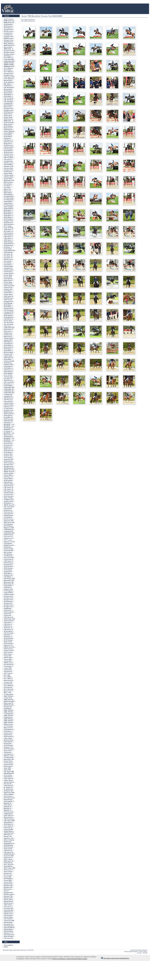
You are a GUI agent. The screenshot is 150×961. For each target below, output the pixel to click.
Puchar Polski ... (9, 284)
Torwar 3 (6, 891)
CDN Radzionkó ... (9, 833)
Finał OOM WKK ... (9, 59)
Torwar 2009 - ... (8, 877)
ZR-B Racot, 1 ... (9, 731)
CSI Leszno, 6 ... (9, 159)
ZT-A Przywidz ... (9, 726)
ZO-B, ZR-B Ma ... (9, 227)
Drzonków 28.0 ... (9, 908)
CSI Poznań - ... (8, 613)
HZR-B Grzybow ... (9, 894)
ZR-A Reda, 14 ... (9, 231)
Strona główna (8, 945)
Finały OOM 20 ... (9, 208)
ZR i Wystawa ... (9, 554)
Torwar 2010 (7, 655)
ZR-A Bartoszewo (9, 798)
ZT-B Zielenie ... (8, 543)
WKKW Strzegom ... (10, 701)
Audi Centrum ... (9, 652)
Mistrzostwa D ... (9, 727)
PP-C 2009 (7, 675)
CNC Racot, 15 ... (9, 629)
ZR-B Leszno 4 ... (9, 869)
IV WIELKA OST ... (9, 499)
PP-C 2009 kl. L (8, 678)
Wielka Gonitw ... (9, 724)
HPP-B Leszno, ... (9, 259)
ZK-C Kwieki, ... (8, 226)
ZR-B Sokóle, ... (8, 70)
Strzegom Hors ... (9, 29)
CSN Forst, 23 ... (9, 645)
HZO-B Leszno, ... (9, 31)
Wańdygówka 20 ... (9, 843)
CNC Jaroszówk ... (9, 382)
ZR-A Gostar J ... (9, 750)
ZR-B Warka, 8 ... (9, 345)
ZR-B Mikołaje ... (9, 303)
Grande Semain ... (9, 273)
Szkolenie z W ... (9, 747)
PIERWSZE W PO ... (10, 66)
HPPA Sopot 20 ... (9, 861)
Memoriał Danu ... (9, 817)
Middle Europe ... (9, 412)
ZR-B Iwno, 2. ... (9, 636)
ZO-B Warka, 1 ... (9, 291)
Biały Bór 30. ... (8, 806)
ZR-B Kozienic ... (9, 26)
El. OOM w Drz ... (9, 787)
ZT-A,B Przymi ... (9, 408)
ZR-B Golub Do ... (9, 736)
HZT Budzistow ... (9, 664)
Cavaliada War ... (9, 103)
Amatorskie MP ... (9, 550)
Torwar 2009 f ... (8, 880)
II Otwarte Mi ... (8, 508)
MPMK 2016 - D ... (9, 49)
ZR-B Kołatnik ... (9, 480)
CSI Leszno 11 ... (9, 536)
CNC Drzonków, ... (9, 633)
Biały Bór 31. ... (8, 808)
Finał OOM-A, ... (9, 135)
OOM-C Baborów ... (10, 131)
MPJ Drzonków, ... (9, 352)
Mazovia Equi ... (8, 47)
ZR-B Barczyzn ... (9, 298)
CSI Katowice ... (8, 670)
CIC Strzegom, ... (9, 149)
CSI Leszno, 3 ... (9, 331)
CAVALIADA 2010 (9, 533)
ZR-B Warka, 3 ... (9, 56)
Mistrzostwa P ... (9, 124)
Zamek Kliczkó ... (9, 764)
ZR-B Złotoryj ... (9, 415)
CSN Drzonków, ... (9, 147)
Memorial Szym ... (9, 740)
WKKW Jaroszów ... (10, 470)
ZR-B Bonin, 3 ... (9, 503)
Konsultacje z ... (9, 184)
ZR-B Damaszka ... (9, 748)
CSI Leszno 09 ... (9, 938)
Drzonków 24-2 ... (9, 924)
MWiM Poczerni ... (9, 38)
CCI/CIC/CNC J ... (9, 292)
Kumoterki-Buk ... (9, 910)
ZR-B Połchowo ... (9, 224)
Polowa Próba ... (9, 917)
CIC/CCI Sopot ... (9, 762)
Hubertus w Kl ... (9, 406)
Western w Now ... (9, 755)
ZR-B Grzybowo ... (9, 413)
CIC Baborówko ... (9, 196)
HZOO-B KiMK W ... (10, 927)
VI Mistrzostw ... (9, 333)
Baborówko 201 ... (9, 584)
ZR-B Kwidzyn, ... (9, 219)
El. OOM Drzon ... (9, 789)
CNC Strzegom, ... (9, 98)
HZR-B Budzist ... (9, 912)
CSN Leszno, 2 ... (9, 326)
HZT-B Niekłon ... (9, 105)
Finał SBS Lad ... (9, 417)
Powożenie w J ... (9, 384)
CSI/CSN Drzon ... (9, 313)
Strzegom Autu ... (9, 40)
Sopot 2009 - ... (8, 768)
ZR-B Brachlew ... (9, 205)
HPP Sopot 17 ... (9, 834)
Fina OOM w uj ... (9, 57)
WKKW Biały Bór (9, 773)
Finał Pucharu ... (9, 171)
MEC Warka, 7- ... (9, 84)
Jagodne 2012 (8, 340)
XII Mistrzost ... (8, 447)
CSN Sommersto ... (9, 819)
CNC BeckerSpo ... (9, 87)
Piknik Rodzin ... (9, 482)
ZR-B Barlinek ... (9, 24)
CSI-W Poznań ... (9, 915)
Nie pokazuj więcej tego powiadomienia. (116, 958)
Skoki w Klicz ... (8, 641)
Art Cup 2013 (8, 277)
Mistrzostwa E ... (9, 766)
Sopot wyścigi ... (9, 206)
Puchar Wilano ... (9, 475)
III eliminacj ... (8, 138)
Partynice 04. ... (8, 873)
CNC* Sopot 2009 (9, 820)
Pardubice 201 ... (9, 575)
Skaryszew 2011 (8, 520)
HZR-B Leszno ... (9, 913)
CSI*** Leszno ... (9, 673)
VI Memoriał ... (8, 752)
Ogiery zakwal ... (9, 780)
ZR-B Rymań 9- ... (9, 822)
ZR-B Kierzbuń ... (9, 847)
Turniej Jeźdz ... (8, 698)
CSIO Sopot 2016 (9, 77)
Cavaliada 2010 (8, 531)
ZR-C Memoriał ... (9, 689)
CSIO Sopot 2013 (9, 285)
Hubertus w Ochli (9, 541)
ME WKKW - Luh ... (9, 424)
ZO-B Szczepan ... (9, 812)
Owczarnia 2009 (9, 855)
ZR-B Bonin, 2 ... (9, 85)
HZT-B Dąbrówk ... (9, 926)
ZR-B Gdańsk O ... (9, 801)
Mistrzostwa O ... (9, 434)
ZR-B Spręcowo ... (9, 729)
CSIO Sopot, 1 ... (9, 622)
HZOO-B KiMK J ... (9, 936)
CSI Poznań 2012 (9, 361)
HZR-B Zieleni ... (9, 657)
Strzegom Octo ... (9, 36)
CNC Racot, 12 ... (9, 370)
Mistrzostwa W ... (9, 703)
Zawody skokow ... (9, 782)
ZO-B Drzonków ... (9, 122)
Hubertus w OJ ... (9, 538)
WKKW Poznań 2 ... (10, 545)
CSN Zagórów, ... (9, 278)
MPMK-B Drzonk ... (9, 21)
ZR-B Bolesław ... (9, 638)
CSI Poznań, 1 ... (9, 610)
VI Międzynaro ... (9, 813)
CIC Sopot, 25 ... (9, 254)
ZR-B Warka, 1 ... (9, 305)
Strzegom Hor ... (9, 603)
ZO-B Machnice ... (9, 317)
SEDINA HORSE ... (9, 63)
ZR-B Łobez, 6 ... (9, 449)
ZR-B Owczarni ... (9, 450)
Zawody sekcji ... (9, 168)
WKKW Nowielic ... (9, 705)
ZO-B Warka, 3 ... (9, 350)
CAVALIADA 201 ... (9, 389)
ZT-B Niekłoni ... (9, 517)
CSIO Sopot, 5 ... (9, 229)
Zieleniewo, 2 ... (8, 634)
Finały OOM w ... (9, 201)
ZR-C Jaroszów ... (9, 864)
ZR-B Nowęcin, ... (9, 436)
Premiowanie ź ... (9, 564)
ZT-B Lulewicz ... (9, 457)
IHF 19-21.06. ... (8, 784)
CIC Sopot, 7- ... (8, 185)
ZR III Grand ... (8, 841)
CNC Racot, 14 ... (9, 477)
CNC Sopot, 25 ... (9, 852)
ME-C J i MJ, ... (8, 692)
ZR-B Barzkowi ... (9, 42)
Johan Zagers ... (9, 738)
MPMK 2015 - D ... (9, 120)
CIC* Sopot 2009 (9, 771)
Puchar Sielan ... (9, 117)
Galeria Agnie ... (9, 356)
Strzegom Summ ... (10, 50)
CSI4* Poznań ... (9, 299)
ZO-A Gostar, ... (8, 775)
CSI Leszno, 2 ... (9, 906)
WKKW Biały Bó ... (9, 468)
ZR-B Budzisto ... (9, 245)
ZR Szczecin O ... (9, 857)
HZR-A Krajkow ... (9, 157)
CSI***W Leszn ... (9, 399)
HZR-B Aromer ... (9, 903)
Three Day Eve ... (9, 401)
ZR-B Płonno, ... (9, 363)
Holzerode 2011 (8, 459)
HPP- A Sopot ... (9, 859)
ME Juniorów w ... (9, 347)
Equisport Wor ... (9, 884)
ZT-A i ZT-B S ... (8, 375)
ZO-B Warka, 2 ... (9, 452)
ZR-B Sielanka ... (9, 126)
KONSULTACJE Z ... (10, 854)
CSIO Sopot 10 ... (9, 561)
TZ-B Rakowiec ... (9, 713)
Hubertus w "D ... (9, 933)
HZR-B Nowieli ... (9, 266)
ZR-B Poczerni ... (9, 119)
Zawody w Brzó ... (9, 501)
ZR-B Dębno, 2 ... (9, 28)
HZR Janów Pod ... (9, 934)
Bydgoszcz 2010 (9, 527)
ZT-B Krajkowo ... (9, 591)
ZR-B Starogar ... (9, 242)
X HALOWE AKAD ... (10, 250)
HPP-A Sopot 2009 (9, 868)
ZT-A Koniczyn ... (9, 494)
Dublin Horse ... (8, 571)
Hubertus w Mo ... (9, 166)
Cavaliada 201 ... (9, 394)
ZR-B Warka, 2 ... (9, 342)
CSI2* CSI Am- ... (9, 905)
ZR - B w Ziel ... (8, 875)
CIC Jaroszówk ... (9, 322)
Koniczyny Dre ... (9, 512)
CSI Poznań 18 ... (9, 559)
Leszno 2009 (8, 668)
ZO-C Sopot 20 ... (9, 826)
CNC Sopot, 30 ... (9, 487)
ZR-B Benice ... (8, 547)
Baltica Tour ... (8, 189)
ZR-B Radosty (8, 862)
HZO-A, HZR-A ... (9, 899)
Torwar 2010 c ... (9, 659)
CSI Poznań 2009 (9, 920)
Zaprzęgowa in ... (9, 754)
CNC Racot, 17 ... (9, 140)
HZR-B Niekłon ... (9, 929)
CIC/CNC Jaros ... (9, 154)
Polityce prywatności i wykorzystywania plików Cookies (69, 959)
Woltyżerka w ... (8, 143)
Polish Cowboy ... (9, 19)
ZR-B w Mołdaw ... (9, 794)
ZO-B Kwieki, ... (8, 249)
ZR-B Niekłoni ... (9, 777)
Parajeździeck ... (9, 717)
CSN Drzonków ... (9, 548)
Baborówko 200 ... (9, 759)
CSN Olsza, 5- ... (9, 624)
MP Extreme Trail (9, 180)
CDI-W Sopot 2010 (9, 578)
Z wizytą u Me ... (9, 682)
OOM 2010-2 (7, 587)
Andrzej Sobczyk (142, 950)
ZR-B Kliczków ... (9, 566)
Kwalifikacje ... (8, 608)
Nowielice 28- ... (8, 706)
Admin (6, 947)
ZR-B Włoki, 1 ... (9, 573)
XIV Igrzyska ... (8, 743)
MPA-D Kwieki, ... (9, 182)
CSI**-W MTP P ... (9, 919)
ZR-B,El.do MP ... (9, 791)
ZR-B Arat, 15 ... (8, 627)
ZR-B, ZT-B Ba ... (9, 498)
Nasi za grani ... (8, 552)
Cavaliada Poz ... (9, 33)
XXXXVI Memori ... (9, 831)
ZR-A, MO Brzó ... (9, 685)
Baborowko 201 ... (9, 582)
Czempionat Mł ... (9, 312)
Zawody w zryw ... (9, 838)
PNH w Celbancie (9, 840)
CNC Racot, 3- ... (9, 422)
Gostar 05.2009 (8, 829)
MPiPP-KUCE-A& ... (10, 45)
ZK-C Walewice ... (9, 68)
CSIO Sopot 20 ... (9, 296)
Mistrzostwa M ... (9, 680)
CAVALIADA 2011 (9, 392)
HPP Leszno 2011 (9, 522)
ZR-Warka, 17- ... (9, 247)
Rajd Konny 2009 (9, 792)
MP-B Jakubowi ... (9, 43)
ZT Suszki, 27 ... (8, 431)
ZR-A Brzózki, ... (9, 684)
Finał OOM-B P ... (9, 133)
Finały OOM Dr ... (9, 592)
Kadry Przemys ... (9, 485)
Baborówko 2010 (9, 580)
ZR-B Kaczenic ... (9, 419)
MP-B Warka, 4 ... (9, 210)
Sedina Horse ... (8, 113)
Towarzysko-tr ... (9, 666)
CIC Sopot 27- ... (9, 378)
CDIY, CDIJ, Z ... (8, 805)
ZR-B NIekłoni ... (9, 866)
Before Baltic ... (8, 192)
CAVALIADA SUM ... (10, 61)
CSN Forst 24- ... (9, 827)
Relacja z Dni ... (8, 836)
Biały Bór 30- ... (8, 803)
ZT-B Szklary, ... (8, 570)
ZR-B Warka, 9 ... (9, 94)
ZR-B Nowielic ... (9, 129)
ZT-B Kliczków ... (9, 377)
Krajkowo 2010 (8, 589)
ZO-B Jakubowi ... (9, 78)
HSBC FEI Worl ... (9, 696)
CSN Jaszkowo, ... (9, 233)
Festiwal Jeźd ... (9, 287)
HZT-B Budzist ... (9, 524)
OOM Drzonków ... (9, 594)
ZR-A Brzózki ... (8, 687)
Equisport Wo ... (9, 887)
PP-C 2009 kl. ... (8, 677)
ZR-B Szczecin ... (9, 380)
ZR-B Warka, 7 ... (9, 359)
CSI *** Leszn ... (8, 540)
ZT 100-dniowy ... (9, 694)
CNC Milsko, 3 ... (9, 577)
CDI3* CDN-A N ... (9, 815)
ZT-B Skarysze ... (9, 343)
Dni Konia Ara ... (9, 443)
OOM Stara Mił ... (9, 420)
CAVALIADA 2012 (9, 327)
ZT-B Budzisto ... (9, 556)
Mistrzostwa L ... (9, 106)
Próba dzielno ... (9, 848)
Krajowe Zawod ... (9, 650)
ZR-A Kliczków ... (9, 643)
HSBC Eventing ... (9, 699)
